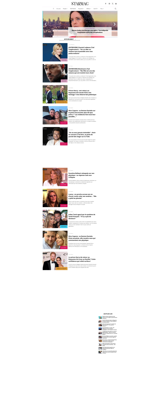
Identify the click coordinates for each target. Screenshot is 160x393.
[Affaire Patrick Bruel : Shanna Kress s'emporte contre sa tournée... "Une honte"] (100, 344)
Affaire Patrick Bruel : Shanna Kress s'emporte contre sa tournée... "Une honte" (109, 344)
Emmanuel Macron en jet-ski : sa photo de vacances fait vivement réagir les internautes (109, 337)
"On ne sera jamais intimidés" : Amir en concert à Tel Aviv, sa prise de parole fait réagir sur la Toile (82, 134)
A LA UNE (86, 28)
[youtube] (116, 4)
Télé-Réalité (73, 8)
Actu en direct (69, 39)
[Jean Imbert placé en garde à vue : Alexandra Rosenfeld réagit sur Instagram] (100, 348)
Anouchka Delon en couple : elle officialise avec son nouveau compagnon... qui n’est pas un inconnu (109, 328)
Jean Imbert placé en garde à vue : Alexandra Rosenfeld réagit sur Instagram (108, 348)
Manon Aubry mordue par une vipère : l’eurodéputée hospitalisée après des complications (89, 31)
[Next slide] (114, 24)
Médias (88, 8)
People (64, 8)
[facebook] (105, 4)
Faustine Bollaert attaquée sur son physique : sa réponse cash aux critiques (81, 175)
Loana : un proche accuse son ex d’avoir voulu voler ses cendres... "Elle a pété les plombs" (82, 196)
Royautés (80, 8)
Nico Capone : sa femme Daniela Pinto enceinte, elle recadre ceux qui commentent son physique (81, 238)
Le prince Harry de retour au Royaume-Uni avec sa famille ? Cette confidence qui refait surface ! (82, 259)
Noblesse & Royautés (61, 101)
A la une (58, 8)
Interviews (64, 60)
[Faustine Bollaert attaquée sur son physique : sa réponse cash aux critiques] (55, 177)
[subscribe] (75, 39)
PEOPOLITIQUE (91, 28)
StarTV (95, 8)
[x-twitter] (113, 4)
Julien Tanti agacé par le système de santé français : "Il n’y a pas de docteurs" (81, 216)
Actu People (63, 122)
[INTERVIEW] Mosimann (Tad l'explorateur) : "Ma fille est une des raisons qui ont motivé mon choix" (81, 71)
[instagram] (109, 4)
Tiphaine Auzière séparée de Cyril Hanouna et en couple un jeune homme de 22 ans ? (109, 317)
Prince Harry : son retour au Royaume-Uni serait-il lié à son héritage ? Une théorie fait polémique (82, 93)
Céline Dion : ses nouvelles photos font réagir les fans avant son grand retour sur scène (109, 352)
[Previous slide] (46, 24)
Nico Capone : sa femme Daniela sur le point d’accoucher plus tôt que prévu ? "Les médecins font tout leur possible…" (81, 113)
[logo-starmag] (80, 3)
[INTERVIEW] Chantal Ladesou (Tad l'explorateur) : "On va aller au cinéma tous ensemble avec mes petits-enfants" (81, 50)
